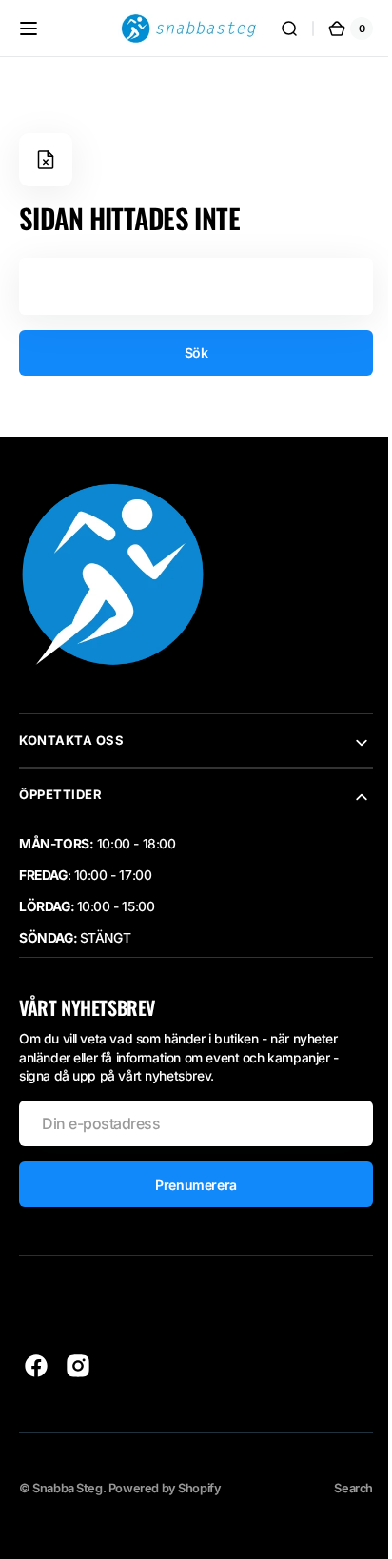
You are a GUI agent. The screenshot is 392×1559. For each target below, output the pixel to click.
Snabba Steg (67, 1488)
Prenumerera (188, 1185)
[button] (28, 28)
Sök (189, 352)
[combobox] (189, 286)
